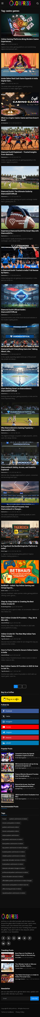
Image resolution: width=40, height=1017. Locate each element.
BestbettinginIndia (6, 606)
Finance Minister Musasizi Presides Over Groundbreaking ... (26, 775)
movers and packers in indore (11, 823)
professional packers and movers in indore (15, 872)
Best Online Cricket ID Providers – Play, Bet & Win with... (19, 619)
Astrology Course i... (20, 979)
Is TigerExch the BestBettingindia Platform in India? (19, 547)
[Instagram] (14, 938)
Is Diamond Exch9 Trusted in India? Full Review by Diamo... (19, 271)
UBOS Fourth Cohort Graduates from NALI (27, 795)
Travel (4, 819)
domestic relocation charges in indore (13, 868)
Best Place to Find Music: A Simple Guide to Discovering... (25, 954)
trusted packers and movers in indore (13, 852)
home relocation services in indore (12, 876)
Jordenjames (4, 123)
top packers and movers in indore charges (14, 848)
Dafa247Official (5, 623)
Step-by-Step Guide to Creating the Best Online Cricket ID (17, 603)
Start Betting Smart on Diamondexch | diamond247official (16, 389)
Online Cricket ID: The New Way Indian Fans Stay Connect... (18, 635)
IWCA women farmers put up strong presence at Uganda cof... (26, 765)
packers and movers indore (10, 827)
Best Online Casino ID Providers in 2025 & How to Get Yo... (19, 667)
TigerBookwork (5, 639)
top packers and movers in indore (12, 839)
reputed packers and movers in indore (13, 893)
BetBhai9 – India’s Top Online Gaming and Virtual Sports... (17, 586)
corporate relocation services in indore (13, 860)
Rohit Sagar (4, 551)
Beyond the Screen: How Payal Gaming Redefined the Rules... (25, 785)
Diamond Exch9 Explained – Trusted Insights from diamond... (19, 153)
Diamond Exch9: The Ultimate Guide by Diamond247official (16, 192)
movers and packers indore (10, 831)
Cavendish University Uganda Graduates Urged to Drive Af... (25, 754)
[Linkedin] (3, 943)
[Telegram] (24, 938)
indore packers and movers (10, 835)
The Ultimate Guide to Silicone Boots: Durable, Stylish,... (25, 965)
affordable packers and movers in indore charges (17, 880)
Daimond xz (4, 157)
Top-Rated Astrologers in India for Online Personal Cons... (27, 976)
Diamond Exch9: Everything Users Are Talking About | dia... (19, 350)
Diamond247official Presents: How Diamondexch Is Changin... (15, 508)
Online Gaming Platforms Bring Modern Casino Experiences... (20, 40)
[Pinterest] (29, 938)
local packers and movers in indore (12, 864)
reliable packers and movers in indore (13, 856)
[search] (37, 3)
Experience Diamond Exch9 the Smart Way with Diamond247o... (20, 232)
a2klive (3, 44)
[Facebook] (3, 938)
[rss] (8, 943)
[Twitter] (8, 938)
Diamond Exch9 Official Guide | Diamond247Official (13, 311)
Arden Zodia (4, 590)
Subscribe (35, 998)
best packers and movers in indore (12, 843)
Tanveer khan (19, 968)
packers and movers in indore (18, 819)
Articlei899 (18, 957)
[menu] (2, 3)
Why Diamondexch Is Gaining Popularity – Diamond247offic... (17, 429)
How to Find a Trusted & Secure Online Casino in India (19, 651)
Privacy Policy (20, 1012)
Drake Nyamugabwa (20, 757)
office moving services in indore (11, 889)
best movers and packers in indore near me (15, 885)
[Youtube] (19, 938)
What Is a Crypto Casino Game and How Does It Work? (20, 119)
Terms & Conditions (7, 1012)
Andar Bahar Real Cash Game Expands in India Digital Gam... (19, 79)
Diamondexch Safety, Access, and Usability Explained (18, 468)
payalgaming (18, 788)
